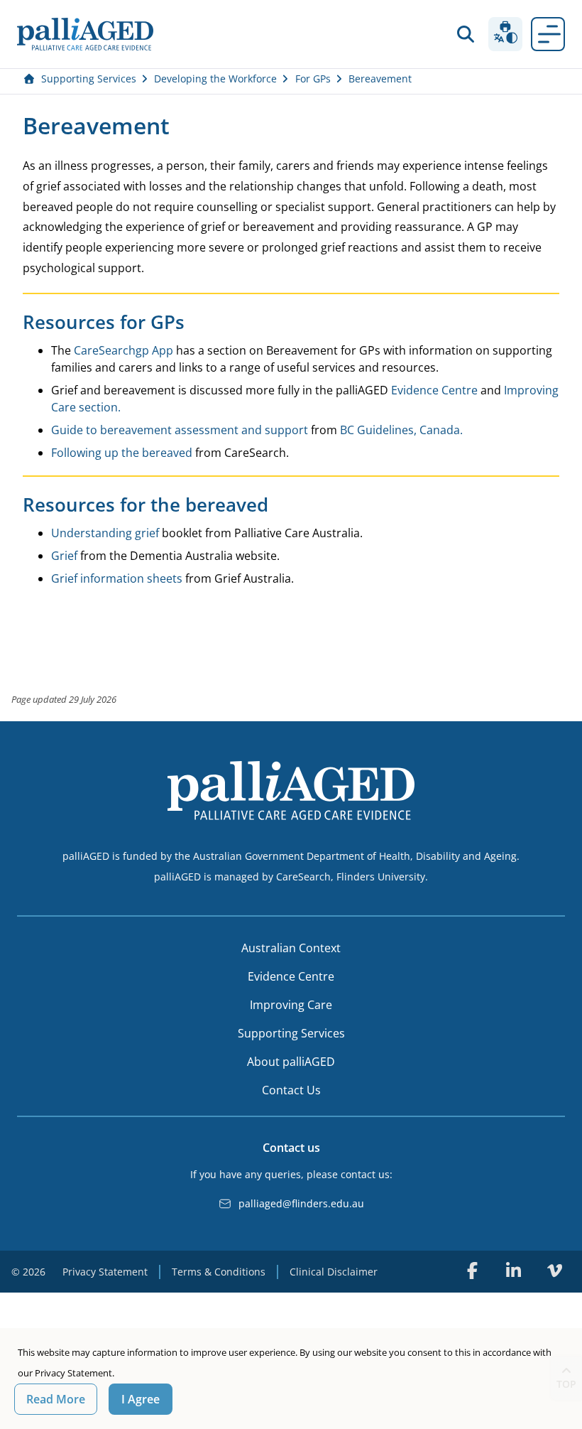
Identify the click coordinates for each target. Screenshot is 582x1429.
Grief (64, 555)
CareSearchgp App (123, 350)
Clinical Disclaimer (334, 1271)
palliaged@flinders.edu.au (301, 1203)
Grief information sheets (116, 578)
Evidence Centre (434, 390)
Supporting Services (88, 78)
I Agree (140, 1399)
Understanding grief (105, 533)
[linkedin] (513, 1270)
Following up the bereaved (121, 452)
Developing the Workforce (215, 78)
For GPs (313, 78)
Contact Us (291, 1090)
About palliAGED (291, 1061)
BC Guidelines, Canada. (401, 430)
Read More (55, 1399)
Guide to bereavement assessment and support (179, 430)
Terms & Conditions (218, 1271)
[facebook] (472, 1270)
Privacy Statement (105, 1271)
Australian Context (291, 948)
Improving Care (291, 1004)
